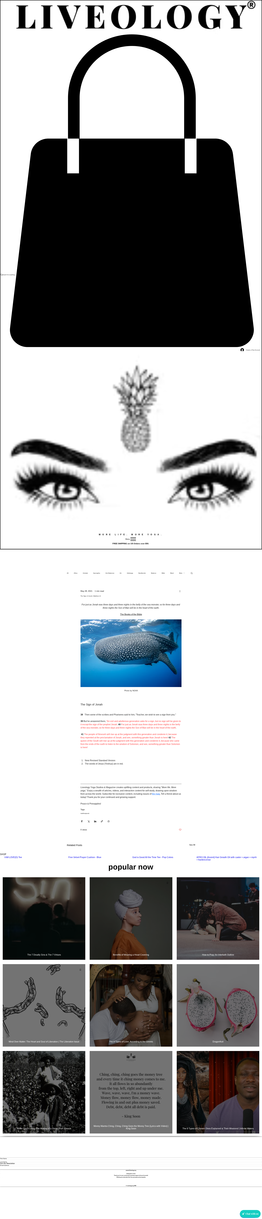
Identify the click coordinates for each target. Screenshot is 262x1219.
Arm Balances (109, 573)
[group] (131, 858)
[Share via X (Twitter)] (88, 821)
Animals (85, 573)
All (67, 573)
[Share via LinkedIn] (95, 821)
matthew (83, 813)
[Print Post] (108, 821)
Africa (75, 573)
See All (192, 845)
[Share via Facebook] (82, 821)
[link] (131, 190)
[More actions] (179, 591)
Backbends (142, 573)
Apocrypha (96, 573)
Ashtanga (130, 573)
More (180, 573)
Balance (153, 573)
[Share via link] (102, 821)
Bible (163, 573)
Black (172, 573)
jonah (87, 813)
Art (120, 573)
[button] (191, 573)
